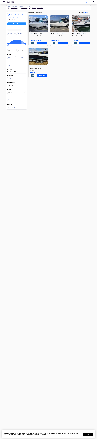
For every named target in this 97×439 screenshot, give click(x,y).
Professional (40, 2)
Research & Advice (30, 2)
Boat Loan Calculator (60, 2)
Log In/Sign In (88, 2)
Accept (88, 434)
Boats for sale (20, 2)
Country (10, 29)
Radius (23, 29)
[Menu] (93, 2)
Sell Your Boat (49, 2)
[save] (46, 17)
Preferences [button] (44, 434)
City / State (17, 29)
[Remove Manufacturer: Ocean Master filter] (22, 14)
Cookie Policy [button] (17, 434)
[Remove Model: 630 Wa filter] (16, 17)
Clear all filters (12, 19)
